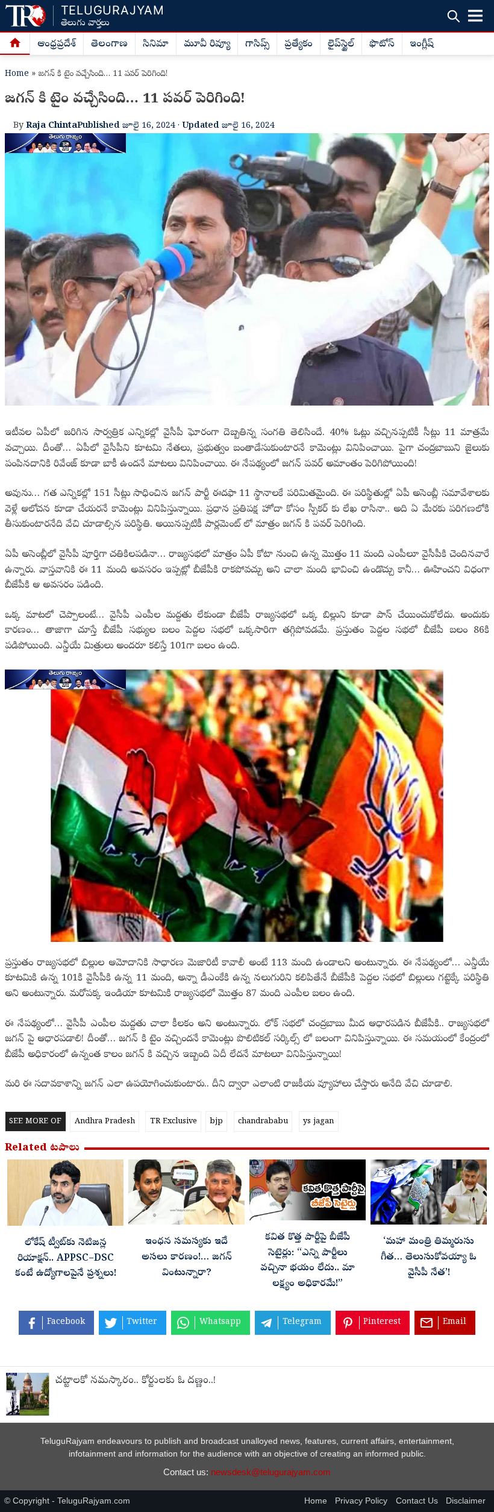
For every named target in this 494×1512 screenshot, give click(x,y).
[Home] (15, 44)
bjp (216, 1122)
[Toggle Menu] (475, 16)
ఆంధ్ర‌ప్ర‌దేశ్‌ (56, 44)
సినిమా (156, 44)
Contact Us (417, 1500)
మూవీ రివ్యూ (207, 44)
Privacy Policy (361, 1500)
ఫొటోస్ (382, 44)
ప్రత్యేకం (298, 44)
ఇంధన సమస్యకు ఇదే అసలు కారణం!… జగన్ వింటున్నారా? (187, 1257)
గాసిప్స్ (257, 44)
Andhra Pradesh (105, 1122)
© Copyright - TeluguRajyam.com (67, 1500)
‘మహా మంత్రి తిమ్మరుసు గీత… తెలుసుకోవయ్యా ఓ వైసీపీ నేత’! (429, 1257)
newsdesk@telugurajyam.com (271, 1472)
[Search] (453, 16)
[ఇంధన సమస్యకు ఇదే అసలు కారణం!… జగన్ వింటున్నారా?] (186, 1195)
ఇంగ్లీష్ (422, 44)
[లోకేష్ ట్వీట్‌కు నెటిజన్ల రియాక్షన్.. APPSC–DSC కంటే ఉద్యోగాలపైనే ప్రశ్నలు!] (65, 1195)
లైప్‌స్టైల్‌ (341, 44)
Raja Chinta (51, 126)
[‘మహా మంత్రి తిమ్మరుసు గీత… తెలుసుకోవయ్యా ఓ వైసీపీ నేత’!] (428, 1195)
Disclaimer (466, 1500)
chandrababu (263, 1122)
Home (17, 74)
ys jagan (318, 1122)
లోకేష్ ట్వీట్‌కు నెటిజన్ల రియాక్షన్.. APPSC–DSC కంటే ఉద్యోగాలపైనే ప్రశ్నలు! (65, 1259)
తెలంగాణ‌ (109, 44)
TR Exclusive (173, 1122)
